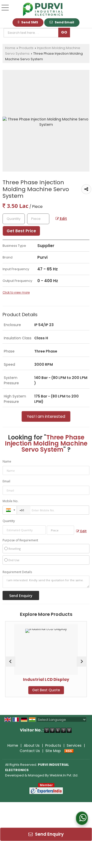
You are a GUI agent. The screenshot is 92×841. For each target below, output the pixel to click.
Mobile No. (10, 501)
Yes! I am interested (46, 416)
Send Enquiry (49, 834)
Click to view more (16, 292)
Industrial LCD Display (36, 679)
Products (26, 48)
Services (74, 745)
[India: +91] (10, 510)
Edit (63, 218)
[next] (82, 661)
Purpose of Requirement (20, 540)
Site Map (53, 750)
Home (10, 48)
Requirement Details (17, 572)
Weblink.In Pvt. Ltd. (64, 775)
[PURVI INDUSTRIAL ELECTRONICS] (43, 9)
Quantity (9, 521)
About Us (32, 745)
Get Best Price (21, 231)
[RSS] (69, 750)
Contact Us (30, 750)
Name (7, 461)
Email (6, 481)
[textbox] (32, 32)
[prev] (10, 661)
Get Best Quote (36, 690)
